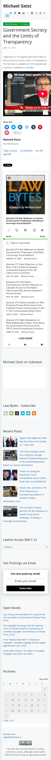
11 (19, 700)
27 (32, 710)
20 (32, 705)
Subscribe (25, 588)
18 (19, 705)
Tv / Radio (24, 24)
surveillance (26, 150)
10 (12, 700)
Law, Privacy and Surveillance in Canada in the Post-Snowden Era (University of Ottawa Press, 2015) (24, 617)
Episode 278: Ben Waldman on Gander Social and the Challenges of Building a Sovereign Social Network (25, 252)
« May (6, 720)
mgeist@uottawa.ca (12, 737)
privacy (13, 150)
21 (38, 705)
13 (32, 700)
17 (12, 705)
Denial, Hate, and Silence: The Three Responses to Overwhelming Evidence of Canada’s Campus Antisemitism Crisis (25, 494)
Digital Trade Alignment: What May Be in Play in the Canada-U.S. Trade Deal (33, 441)
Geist (17, 6)
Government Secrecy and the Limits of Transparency (25, 36)
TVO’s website (35, 64)
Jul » (12, 720)
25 (19, 710)
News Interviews (11, 24)
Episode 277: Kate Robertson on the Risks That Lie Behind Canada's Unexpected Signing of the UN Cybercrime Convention (24, 268)
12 (25, 700)
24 (12, 710)
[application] (25, 205)
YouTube (30, 67)
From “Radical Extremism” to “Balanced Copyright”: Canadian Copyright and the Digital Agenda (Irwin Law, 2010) (24, 642)
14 (38, 700)
